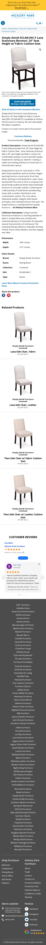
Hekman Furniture (23, 703)
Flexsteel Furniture (23, 680)
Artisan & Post (23, 618)
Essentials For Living (23, 673)
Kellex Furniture (23, 727)
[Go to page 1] (21, 594)
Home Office (7, 876)
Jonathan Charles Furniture (23, 723)
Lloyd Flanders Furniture (23, 748)
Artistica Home (23, 622)
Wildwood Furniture (23, 846)
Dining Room (7, 872)
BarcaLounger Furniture (23, 625)
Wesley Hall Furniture (23, 839)
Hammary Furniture (23, 696)
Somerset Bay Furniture (23, 799)
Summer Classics (23, 816)
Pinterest (33, 924)
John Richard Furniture (23, 720)
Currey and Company (23, 662)
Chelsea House (23, 652)
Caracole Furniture (23, 642)
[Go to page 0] (19, 594)
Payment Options (32, 890)
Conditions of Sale (33, 893)
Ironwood (23, 348)
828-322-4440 (9, 920)
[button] (40, 50)
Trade (27, 872)
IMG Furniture (23, 713)
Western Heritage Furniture (23, 843)
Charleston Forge (23, 648)
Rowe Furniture (23, 792)
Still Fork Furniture (23, 809)
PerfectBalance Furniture (23, 785)
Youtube (33, 919)
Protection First (32, 886)
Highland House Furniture (23, 710)
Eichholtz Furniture (23, 669)
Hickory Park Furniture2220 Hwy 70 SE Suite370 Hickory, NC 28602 (13, 910)
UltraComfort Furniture (23, 826)
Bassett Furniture (23, 632)
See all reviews (23, 558)
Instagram (34, 914)
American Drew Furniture (23, 611)
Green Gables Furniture (23, 693)
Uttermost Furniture (23, 829)
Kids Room (6, 879)
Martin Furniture (23, 758)
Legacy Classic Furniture (23, 741)
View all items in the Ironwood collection (21, 109)
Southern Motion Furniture (23, 802)
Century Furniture (23, 645)
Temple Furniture (23, 819)
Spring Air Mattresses (23, 806)
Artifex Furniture (23, 615)
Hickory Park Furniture (15, 546)
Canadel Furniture (23, 638)
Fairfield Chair (23, 676)
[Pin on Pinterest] (8, 295)
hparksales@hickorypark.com (15, 916)
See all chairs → (22, 8)
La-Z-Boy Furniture (23, 734)
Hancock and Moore (23, 700)
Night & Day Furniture (23, 768)
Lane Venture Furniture (23, 737)
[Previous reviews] (4, 577)
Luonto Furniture (23, 751)
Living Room (7, 868)
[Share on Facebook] (3, 295)
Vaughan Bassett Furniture (23, 833)
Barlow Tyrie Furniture (23, 628)
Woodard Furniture (23, 849)
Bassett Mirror (23, 635)
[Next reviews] (42, 577)
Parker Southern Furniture (23, 781)
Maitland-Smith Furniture (23, 754)
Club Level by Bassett (23, 655)
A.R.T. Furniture (23, 605)
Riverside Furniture (23, 789)
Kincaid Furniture (23, 731)
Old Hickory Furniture (23, 774)
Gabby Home (23, 690)
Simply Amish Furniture (23, 346)
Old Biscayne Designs (23, 771)
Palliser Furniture (23, 778)
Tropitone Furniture (23, 822)
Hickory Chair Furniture (23, 706)
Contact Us (30, 879)
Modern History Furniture (23, 764)
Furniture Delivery (23, 136)
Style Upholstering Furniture (23, 812)
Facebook (34, 909)
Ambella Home (23, 608)
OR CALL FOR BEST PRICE (22, 102)
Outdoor (5, 883)
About (27, 868)
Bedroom (6, 865)
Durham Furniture (23, 666)
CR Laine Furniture (23, 659)
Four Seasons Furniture (23, 683)
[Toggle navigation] (3, 23)
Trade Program (31, 140)
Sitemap (28, 897)
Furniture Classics (23, 686)
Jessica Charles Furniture (23, 717)
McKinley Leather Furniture (23, 761)
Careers (28, 875)
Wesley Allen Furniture (23, 836)
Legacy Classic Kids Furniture (23, 744)
